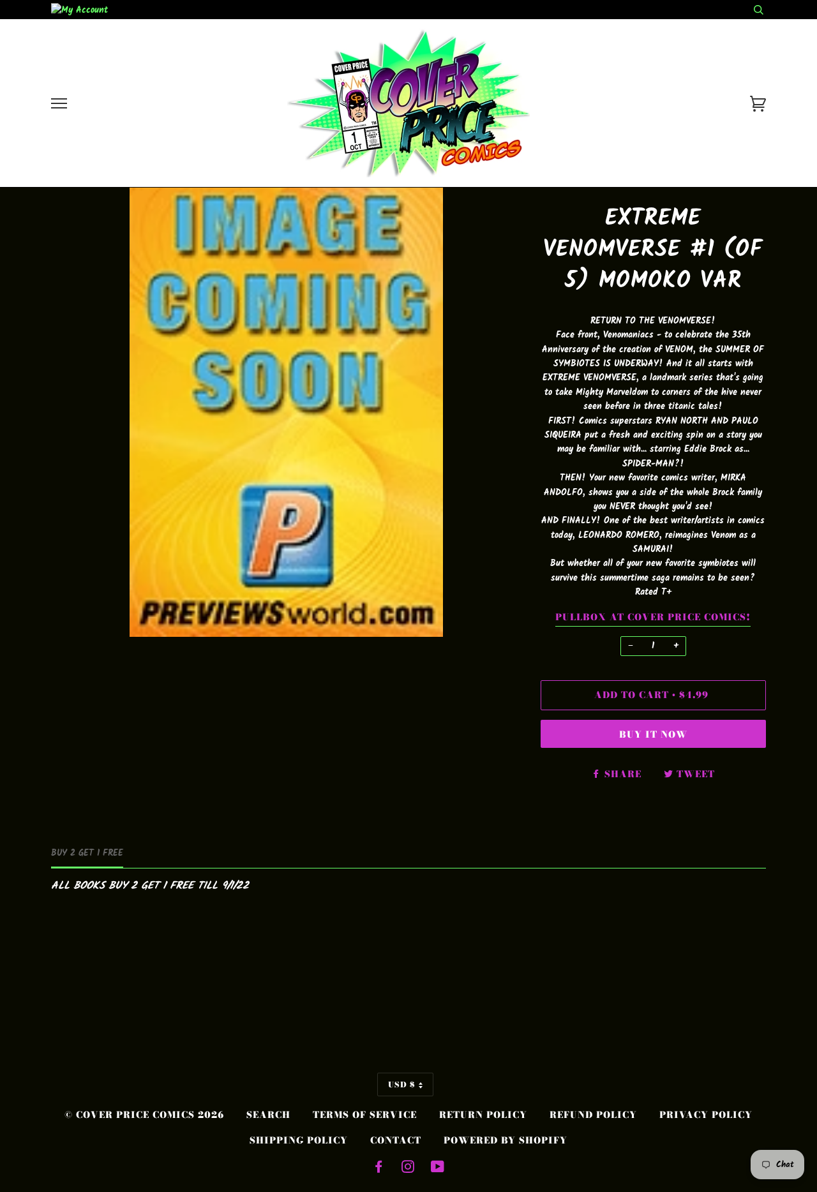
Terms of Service (365, 1115)
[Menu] (59, 104)
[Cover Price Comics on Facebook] (379, 1168)
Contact (395, 1140)
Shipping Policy (299, 1140)
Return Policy (483, 1115)
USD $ (402, 1084)
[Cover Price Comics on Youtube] (438, 1168)
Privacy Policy (706, 1115)
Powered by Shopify (505, 1140)
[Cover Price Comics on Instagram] (408, 1168)
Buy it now (653, 734)
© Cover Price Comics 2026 (144, 1115)
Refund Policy (593, 1115)
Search (268, 1115)
